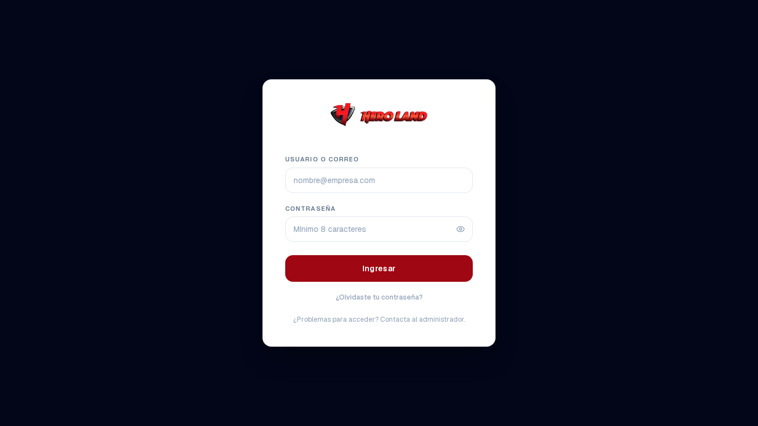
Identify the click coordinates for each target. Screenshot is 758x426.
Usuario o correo (322, 159)
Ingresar (379, 268)
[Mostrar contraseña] (460, 229)
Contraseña (310, 208)
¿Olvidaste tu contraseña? (379, 297)
